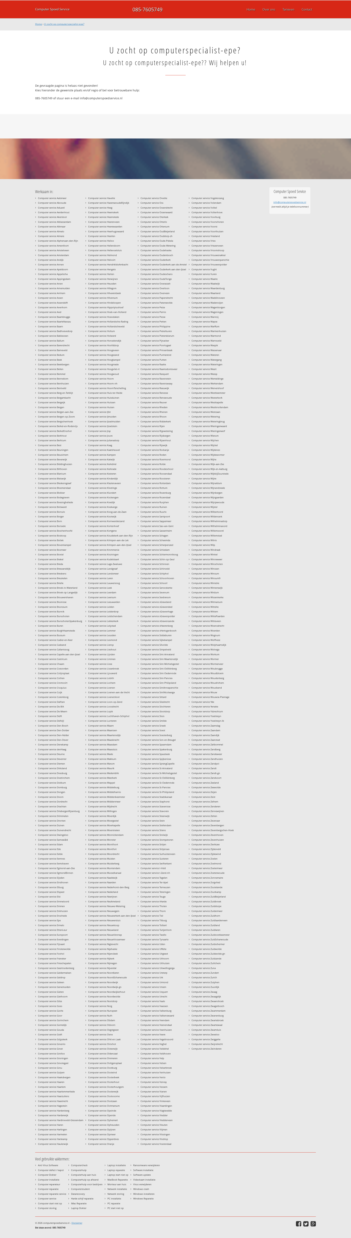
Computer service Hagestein (52, 1105)
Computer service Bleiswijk (52, 478)
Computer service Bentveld (52, 388)
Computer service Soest (153, 730)
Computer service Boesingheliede (55, 502)
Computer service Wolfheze (206, 639)
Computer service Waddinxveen (208, 297)
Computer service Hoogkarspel (104, 359)
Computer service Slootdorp (155, 711)
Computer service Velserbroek (156, 1067)
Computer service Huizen (101, 407)
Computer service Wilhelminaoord (209, 526)
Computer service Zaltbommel (207, 744)
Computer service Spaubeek (155, 754)
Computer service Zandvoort (206, 777)
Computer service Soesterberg (156, 735)
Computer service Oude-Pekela (157, 240)
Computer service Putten (154, 359)
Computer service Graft (50, 1034)
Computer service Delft (50, 716)
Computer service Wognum (206, 635)
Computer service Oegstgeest (103, 1029)
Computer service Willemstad (207, 535)
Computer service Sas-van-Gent (157, 526)
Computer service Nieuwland (103, 929)
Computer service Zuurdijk (205, 986)
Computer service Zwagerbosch (208, 1006)
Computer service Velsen (153, 1063)
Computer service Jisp (99, 430)
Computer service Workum (205, 654)
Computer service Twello (153, 934)
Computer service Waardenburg (208, 288)
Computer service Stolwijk (154, 834)
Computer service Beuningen (53, 449)
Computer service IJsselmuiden (104, 421)
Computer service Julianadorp (103, 440)
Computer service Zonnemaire (207, 877)
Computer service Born (50, 521)
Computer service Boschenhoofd (55, 530)
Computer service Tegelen (154, 877)
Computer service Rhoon (154, 416)
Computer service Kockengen (103, 497)
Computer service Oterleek (154, 216)
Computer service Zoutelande (207, 887)
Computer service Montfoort (103, 844)
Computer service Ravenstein (156, 378)
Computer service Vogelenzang (208, 198)
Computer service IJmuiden (102, 416)
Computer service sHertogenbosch (159, 630)
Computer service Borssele (52, 526)
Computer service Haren (50, 1124)
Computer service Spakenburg (156, 749)
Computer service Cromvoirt (52, 682)
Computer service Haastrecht (53, 1101)
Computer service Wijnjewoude (208, 502)
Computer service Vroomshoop (208, 250)
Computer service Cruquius (52, 687)
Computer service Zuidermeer (207, 911)
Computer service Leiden (101, 606)
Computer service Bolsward (52, 506)
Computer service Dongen (51, 792)
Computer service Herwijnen (103, 278)
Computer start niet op (50, 1203)
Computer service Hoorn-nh (102, 383)
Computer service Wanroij (205, 316)
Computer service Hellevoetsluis (105, 250)
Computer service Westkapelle (207, 402)
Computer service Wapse (204, 321)
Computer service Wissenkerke (207, 597)
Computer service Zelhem (205, 801)
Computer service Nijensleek (103, 953)
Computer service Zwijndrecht (207, 1044)
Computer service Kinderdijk (103, 478)
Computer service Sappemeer (156, 521)
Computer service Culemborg (53, 696)
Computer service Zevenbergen (208, 825)
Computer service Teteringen (155, 891)
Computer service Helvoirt (101, 259)
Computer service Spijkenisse (156, 758)
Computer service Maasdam (102, 744)
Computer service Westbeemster (208, 392)
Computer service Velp (152, 1058)
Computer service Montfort (102, 849)
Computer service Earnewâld (53, 839)
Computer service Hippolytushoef (106, 307)
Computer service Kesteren (102, 473)
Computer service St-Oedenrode (157, 782)
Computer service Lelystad (102, 625)
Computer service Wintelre (205, 583)
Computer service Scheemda (155, 540)
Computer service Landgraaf (103, 568)
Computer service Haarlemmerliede (56, 1091)
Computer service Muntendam (104, 868)
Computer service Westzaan (206, 411)
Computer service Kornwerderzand (106, 521)
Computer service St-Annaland (156, 768)
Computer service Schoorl (154, 583)
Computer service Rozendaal (155, 497)
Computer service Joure (100, 435)
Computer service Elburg (51, 887)
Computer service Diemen (51, 763)
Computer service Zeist (203, 796)
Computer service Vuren (204, 274)
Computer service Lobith (101, 678)
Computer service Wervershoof (208, 388)
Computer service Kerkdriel (102, 464)
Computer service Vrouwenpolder (209, 264)
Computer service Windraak (206, 549)
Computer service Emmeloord (53, 901)
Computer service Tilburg (154, 920)
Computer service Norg (100, 1006)
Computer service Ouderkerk (156, 259)
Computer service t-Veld (153, 868)
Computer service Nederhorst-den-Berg (108, 887)
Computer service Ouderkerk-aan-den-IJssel (163, 269)
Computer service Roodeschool (157, 468)
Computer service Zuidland (206, 925)
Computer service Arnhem (51, 293)
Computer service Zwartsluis (206, 1029)
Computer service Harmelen (52, 1134)
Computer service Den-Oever (53, 739)
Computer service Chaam (51, 663)
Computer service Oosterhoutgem (106, 1086)
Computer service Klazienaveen (104, 483)
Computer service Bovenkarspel (54, 544)
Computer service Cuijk (50, 692)
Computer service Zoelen (205, 858)
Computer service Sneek (153, 725)
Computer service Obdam (101, 1020)
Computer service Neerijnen (102, 896)
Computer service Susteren (155, 858)
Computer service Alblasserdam (54, 221)
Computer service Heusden (102, 283)
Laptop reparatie (116, 1170)
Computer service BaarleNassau (54, 321)
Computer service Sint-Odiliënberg (159, 668)
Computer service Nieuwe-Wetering (106, 906)
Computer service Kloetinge (102, 487)
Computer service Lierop (101, 644)
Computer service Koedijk (101, 502)
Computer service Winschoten (207, 563)
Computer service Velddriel (155, 1048)
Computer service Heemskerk (103, 212)
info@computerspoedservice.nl (289, 202)
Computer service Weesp (204, 373)
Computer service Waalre (205, 278)
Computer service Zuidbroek (206, 901)
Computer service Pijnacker (155, 340)
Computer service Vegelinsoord (157, 1039)
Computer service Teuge (153, 896)
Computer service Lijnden (101, 654)
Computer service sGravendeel (156, 606)
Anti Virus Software (48, 1165)
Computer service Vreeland (206, 236)
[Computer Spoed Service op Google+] (313, 1224)
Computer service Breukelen (52, 578)
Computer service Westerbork (207, 397)
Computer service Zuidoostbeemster (211, 934)
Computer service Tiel (152, 915)
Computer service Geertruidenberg (56, 968)
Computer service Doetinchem (54, 777)
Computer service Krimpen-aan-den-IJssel (109, 544)
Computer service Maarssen (102, 730)
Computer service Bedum (51, 354)
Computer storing (47, 1208)
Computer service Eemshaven (53, 863)
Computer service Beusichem (53, 454)
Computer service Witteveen (206, 621)
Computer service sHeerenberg (157, 625)
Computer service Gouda (51, 1029)
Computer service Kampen (102, 454)
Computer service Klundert (102, 492)
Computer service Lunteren (102, 720)
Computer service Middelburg (103, 787)
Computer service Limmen (102, 659)
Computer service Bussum (51, 635)
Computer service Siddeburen (156, 635)
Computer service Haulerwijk (53, 1143)
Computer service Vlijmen (154, 1129)
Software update (142, 1174)
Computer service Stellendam (156, 825)
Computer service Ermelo (51, 925)
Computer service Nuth (100, 1015)
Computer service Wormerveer (207, 663)
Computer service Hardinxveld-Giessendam (60, 1120)
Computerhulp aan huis (83, 1174)
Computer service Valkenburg (156, 1010)
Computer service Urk (152, 977)
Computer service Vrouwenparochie (210, 259)
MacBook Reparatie (117, 1179)
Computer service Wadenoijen (207, 302)
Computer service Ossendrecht (157, 207)
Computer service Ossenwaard (156, 212)
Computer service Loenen (101, 687)
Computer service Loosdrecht (103, 706)
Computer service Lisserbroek (103, 668)
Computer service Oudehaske (156, 250)
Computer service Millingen (102, 811)
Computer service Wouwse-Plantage (210, 696)
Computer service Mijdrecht (102, 806)
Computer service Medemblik (103, 773)
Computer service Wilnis (204, 540)
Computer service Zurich (204, 977)
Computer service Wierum (205, 435)
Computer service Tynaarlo (155, 939)
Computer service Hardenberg (53, 1110)
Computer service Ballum (51, 340)
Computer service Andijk (51, 259)
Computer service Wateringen (207, 364)
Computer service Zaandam (206, 730)
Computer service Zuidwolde (207, 948)
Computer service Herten (101, 274)
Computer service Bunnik (51, 611)
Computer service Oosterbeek (103, 1077)
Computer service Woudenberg (208, 678)
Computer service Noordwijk (103, 982)
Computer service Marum (101, 763)
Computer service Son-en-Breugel (158, 739)
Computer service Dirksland (52, 768)
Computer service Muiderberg (103, 863)
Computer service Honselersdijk (104, 340)
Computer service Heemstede (103, 216)
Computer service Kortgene (102, 530)
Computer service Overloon (155, 288)
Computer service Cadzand (52, 644)
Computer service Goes (50, 1006)
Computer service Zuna (204, 968)
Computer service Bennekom (53, 378)
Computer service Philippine (155, 326)
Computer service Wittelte (205, 606)
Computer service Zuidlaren (206, 929)
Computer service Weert (204, 369)
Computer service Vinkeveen (155, 1101)
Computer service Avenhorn (52, 307)
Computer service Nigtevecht (103, 944)
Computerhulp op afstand (85, 1179)
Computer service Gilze (50, 1001)
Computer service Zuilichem (206, 963)
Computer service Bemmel (51, 373)
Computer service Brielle (50, 583)
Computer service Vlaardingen (156, 1105)
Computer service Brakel (50, 559)
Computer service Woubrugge (207, 668)
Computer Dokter (47, 1174)
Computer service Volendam (206, 202)
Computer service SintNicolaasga (158, 692)
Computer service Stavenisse (155, 806)
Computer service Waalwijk (206, 283)
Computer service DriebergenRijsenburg (59, 811)
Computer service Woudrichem (208, 682)
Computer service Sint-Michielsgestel (160, 663)
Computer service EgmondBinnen (55, 872)
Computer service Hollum (101, 331)
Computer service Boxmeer (52, 549)
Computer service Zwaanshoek (208, 1001)
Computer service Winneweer (207, 559)
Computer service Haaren (51, 1081)
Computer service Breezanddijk (54, 568)
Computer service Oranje (101, 1143)
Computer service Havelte (101, 198)
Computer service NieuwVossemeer (106, 939)
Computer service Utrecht (154, 996)
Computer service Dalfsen (51, 701)
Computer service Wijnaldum (207, 483)
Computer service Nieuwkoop (103, 925)
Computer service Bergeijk (51, 402)
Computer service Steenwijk (155, 815)
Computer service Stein (153, 820)
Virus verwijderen (142, 1184)
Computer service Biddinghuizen (55, 464)
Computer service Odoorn (101, 1024)
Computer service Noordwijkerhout (106, 991)
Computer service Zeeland (205, 782)
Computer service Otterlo (154, 221)
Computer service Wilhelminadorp (209, 521)
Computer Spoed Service (52, 9)
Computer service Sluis (152, 716)
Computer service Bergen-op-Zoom (56, 416)
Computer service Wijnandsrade (208, 487)
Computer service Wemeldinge (207, 378)
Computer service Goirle (50, 1010)
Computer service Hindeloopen (104, 302)
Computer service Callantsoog (53, 649)
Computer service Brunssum (52, 606)
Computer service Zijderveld (206, 849)
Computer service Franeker (52, 958)
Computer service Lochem (101, 682)
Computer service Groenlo (51, 1044)
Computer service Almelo (51, 231)
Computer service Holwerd (102, 335)
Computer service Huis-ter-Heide (105, 392)
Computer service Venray (154, 1081)
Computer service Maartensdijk (104, 735)
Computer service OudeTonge (156, 278)
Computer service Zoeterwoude (208, 872)
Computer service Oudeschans (156, 274)
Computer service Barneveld (52, 350)
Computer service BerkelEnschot (55, 430)
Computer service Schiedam (155, 549)
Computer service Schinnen (155, 563)
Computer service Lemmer (102, 630)
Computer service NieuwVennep (105, 934)
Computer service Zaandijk (205, 735)
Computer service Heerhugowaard (106, 231)
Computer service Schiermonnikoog (159, 554)
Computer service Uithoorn (155, 958)
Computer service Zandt (204, 768)
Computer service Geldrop (51, 977)
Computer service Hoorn (101, 378)
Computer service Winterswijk (207, 587)
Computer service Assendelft (53, 302)
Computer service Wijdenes (206, 449)
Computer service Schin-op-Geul (157, 559)
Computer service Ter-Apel (154, 882)
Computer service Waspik (205, 345)
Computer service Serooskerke (156, 587)
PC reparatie (113, 1203)
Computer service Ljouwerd (102, 673)
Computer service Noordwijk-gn (104, 986)
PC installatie (114, 1198)
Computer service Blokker (51, 492)
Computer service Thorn (153, 911)
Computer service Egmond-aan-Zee (56, 868)
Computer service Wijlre (204, 478)
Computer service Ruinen (154, 506)
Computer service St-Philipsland (157, 792)
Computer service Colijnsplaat (53, 673)
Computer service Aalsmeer (52, 198)
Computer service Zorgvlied (206, 882)
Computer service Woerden (206, 630)
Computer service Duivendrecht (54, 830)
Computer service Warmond (206, 335)
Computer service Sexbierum (156, 597)
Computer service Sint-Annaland (157, 654)
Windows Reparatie (143, 1198)
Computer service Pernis (153, 312)
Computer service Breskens (52, 573)
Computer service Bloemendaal (54, 487)
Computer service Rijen (153, 426)
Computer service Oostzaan (102, 1101)
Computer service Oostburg (102, 1067)
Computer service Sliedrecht (155, 701)
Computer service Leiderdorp (103, 611)
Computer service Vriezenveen (207, 245)
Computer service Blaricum (52, 473)
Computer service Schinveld (155, 568)
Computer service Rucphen (155, 502)
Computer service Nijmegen (102, 963)
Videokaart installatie (144, 1179)
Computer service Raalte (153, 364)
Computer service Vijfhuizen (155, 1096)
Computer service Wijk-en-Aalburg (209, 468)
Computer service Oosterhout (103, 1081)
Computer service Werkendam (207, 383)
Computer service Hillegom (102, 288)
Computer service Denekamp (53, 744)
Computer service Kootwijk (102, 516)
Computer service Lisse (100, 663)
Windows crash (141, 1188)
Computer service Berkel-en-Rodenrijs (58, 426)
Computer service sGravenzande (157, 621)
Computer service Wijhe (204, 459)
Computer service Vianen (154, 1091)
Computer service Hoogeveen (103, 350)
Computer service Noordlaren (103, 972)
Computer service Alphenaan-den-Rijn (58, 240)
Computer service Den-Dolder (53, 730)
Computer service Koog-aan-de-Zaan (107, 511)
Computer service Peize (153, 307)
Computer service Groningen (53, 1058)
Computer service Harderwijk (53, 1115)
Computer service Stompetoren (157, 839)
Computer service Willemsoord (208, 530)
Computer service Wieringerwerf (208, 430)
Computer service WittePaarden (208, 616)
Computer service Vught (204, 269)
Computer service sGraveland (156, 601)
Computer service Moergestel (103, 820)
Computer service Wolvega (205, 649)
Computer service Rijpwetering (157, 430)
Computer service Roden (153, 454)
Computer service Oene (100, 1034)
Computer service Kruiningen (103, 554)
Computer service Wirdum (205, 592)
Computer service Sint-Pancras (156, 678)
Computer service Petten (153, 321)
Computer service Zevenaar (206, 820)
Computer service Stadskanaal (156, 796)
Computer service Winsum (205, 573)
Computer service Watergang (207, 359)
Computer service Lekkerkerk (103, 621)
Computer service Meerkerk (102, 777)
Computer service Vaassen (154, 1006)
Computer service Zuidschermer (208, 944)
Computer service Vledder (154, 1115)
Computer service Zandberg (206, 749)
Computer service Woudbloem (207, 673)
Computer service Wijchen (205, 440)
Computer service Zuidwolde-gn (208, 953)
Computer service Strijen (153, 844)
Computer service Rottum (154, 487)
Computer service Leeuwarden (104, 601)
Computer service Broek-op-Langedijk (58, 592)
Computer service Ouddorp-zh (156, 236)
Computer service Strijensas (155, 849)
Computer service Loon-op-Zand (105, 701)
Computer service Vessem (154, 1086)
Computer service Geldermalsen (54, 972)
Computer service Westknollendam (210, 407)
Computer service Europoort (53, 934)
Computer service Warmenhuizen (209, 331)
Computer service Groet (50, 1048)
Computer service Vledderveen (157, 1120)
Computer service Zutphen (205, 982)
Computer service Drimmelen (53, 815)
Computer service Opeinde (102, 1110)
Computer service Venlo (153, 1077)
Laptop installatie (116, 1165)
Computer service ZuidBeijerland (209, 896)
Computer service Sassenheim (156, 530)
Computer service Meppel (101, 782)
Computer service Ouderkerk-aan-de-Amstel (164, 264)
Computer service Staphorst (155, 801)
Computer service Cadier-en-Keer (55, 639)
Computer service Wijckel (205, 445)
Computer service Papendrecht (157, 297)
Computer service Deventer (52, 758)
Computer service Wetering (206, 416)
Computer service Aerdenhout (53, 212)
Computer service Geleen (51, 982)
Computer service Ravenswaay (156, 383)
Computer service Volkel (204, 207)
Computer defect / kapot (51, 1170)
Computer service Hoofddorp (103, 345)
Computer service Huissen (101, 402)
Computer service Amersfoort (53, 245)
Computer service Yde (203, 701)
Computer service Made (100, 754)
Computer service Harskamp (52, 1139)
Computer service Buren (50, 625)
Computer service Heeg (100, 207)
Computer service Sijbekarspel (156, 639)
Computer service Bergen (51, 407)
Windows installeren (144, 1193)
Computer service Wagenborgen (208, 307)
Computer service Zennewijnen (208, 811)
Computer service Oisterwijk (103, 1048)
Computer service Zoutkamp (206, 891)
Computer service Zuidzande (206, 958)
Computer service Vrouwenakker (209, 255)
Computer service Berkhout (52, 435)
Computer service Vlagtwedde (156, 1110)
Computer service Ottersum (155, 226)
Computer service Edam (50, 844)
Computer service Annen (51, 264)
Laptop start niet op (117, 1174)
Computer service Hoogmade (103, 364)
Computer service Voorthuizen (207, 231)
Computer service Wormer (205, 659)
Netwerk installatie (117, 1188)
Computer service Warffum (205, 326)
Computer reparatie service (52, 1193)
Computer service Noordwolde (104, 996)
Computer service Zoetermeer (207, 868)
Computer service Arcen (50, 283)
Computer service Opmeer (102, 1134)
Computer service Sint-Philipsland (158, 682)
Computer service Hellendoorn (104, 245)
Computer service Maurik (101, 768)
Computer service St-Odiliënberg (158, 777)
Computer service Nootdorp (102, 1001)
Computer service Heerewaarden (105, 226)
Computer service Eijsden (51, 877)
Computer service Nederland (103, 891)
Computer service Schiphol (155, 573)
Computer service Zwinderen (207, 1048)
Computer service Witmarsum (207, 601)
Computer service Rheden (154, 407)
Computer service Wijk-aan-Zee (208, 464)
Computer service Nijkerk (101, 958)
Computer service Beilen (50, 369)
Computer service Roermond (156, 459)
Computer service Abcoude (52, 202)
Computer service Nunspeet (102, 1010)
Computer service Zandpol (205, 763)
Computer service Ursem (153, 986)
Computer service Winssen (205, 568)
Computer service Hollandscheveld (106, 326)
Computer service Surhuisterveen (158, 853)
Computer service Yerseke (205, 706)
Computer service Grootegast (53, 1063)
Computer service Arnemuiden (54, 288)
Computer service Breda (50, 563)
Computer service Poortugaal (156, 345)
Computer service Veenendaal (156, 1024)
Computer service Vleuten (154, 1124)
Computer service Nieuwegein (103, 911)
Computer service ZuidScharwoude (210, 939)
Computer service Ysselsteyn (206, 716)
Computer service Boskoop (52, 535)
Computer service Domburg (52, 787)
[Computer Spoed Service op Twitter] (306, 1224)
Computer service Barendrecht (54, 345)
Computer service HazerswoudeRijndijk (108, 202)
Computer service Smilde (154, 720)
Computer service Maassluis (102, 749)
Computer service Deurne (51, 754)
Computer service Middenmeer (104, 801)
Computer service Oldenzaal (103, 1053)
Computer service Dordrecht (52, 801)
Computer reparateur (49, 1184)
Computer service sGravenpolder (158, 616)
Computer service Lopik (100, 711)
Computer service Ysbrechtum (207, 711)
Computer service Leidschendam (105, 616)
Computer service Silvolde (154, 644)
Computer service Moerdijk (102, 815)
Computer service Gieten (51, 991)
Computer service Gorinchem (53, 1020)
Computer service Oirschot (102, 1044)
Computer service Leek (100, 587)
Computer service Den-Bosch (53, 725)
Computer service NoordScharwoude (107, 977)
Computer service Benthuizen (53, 383)
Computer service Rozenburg (156, 492)
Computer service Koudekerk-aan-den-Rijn (110, 535)
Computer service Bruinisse (52, 601)
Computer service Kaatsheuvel (104, 449)
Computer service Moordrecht (103, 853)
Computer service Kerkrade (102, 468)
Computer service (47, 1198)
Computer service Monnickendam (106, 834)
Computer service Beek (50, 359)
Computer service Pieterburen (156, 331)
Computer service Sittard (153, 696)
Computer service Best (49, 445)
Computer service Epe (49, 920)
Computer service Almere (51, 236)
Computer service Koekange (102, 506)
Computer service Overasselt (155, 283)
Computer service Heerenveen (104, 221)
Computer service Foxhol (51, 953)
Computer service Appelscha (53, 274)
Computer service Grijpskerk (52, 1039)
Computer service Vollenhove (207, 212)
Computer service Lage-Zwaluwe (105, 563)
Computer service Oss (152, 202)
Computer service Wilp (203, 544)
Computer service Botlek (51, 540)
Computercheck (79, 1165)
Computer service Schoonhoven (157, 578)
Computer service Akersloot (52, 216)
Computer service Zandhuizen (207, 758)
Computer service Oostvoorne (104, 1096)
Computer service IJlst (99, 411)
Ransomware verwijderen (146, 1165)
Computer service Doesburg (52, 773)
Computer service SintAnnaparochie (159, 687)
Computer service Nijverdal (102, 968)
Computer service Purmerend (156, 354)
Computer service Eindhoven (53, 882)
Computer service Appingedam (54, 278)
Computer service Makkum (102, 758)
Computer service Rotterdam (156, 483)
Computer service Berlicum (52, 440)
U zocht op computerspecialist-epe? (64, 24)
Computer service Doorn (51, 796)
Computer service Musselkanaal (104, 872)
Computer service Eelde (50, 853)
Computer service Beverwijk (52, 459)
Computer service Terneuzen (155, 887)
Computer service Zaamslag (206, 725)
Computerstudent (80, 1188)
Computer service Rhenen (154, 411)
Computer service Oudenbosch (157, 255)
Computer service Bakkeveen (53, 335)
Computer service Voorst (204, 226)
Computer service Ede (49, 849)
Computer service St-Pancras (155, 787)
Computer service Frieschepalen (54, 963)
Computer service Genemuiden (54, 986)
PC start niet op (115, 1208)
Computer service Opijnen (102, 1129)
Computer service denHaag (52, 749)
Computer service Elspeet (51, 891)
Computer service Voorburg (206, 216)
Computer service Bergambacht (54, 397)
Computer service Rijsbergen (155, 435)
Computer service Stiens (153, 830)
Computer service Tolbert (154, 925)
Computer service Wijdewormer (208, 454)
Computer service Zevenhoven (207, 834)
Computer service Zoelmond (206, 863)
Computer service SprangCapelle (157, 763)
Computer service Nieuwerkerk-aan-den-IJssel (112, 915)
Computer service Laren (100, 578)
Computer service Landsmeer (103, 573)
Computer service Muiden (101, 858)
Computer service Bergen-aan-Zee (55, 411)
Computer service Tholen (154, 906)
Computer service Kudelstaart (103, 559)
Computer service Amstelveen (53, 250)
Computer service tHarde (154, 901)
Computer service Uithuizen (155, 963)
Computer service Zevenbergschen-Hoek (213, 830)
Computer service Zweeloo (205, 1034)
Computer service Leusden (102, 635)
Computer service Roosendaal (156, 473)
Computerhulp (79, 1170)
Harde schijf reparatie (82, 1198)
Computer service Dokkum (52, 782)
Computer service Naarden (102, 882)
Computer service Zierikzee (206, 844)
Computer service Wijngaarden (208, 497)
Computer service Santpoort (155, 516)
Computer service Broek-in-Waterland (57, 587)
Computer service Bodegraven (53, 497)
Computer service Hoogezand (103, 354)
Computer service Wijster (205, 506)
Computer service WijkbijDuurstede (210, 473)
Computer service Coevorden (53, 668)
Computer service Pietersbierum (157, 335)
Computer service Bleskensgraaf (54, 483)
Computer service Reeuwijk (155, 388)
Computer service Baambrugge (54, 316)
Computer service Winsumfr (206, 578)
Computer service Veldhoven (156, 1053)
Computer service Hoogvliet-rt (104, 369)
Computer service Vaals (153, 1001)
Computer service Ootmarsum (104, 1105)
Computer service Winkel (205, 554)
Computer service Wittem (205, 611)
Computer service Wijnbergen (207, 492)
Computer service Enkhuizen (53, 911)
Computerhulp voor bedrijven (87, 1184)
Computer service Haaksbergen (54, 1077)
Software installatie (143, 1170)
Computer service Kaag (100, 445)
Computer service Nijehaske (102, 948)
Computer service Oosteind (102, 1072)
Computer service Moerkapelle (104, 825)
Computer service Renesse (154, 392)
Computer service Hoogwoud (103, 373)
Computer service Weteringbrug (208, 421)
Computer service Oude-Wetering (158, 245)
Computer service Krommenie (103, 549)
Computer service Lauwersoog (104, 583)
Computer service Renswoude (156, 397)
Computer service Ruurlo (154, 511)
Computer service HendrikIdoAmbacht (108, 264)
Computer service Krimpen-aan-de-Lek (108, 540)
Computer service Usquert (154, 991)
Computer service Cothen (51, 678)
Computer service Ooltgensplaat (105, 1063)
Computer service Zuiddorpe (206, 906)
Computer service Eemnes (51, 858)
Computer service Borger (51, 516)
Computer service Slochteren (156, 706)
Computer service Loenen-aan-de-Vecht (109, 692)
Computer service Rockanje (155, 449)
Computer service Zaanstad (206, 739)
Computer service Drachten (52, 806)
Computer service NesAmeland (104, 901)
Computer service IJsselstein (102, 426)
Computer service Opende (102, 1115)
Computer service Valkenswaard (157, 1015)
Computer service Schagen (154, 535)
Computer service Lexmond (102, 639)
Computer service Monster (102, 839)
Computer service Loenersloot (104, 696)
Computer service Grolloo (51, 1053)
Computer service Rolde (153, 464)
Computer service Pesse (153, 316)
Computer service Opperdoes (103, 1139)
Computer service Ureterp (154, 972)
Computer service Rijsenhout (156, 440)
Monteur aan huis (116, 1184)
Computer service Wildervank (207, 516)
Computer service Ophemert (103, 1120)
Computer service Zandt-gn (206, 773)
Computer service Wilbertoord (207, 511)
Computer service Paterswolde (156, 302)
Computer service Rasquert (155, 373)
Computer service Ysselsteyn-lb (208, 720)
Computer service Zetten (204, 815)
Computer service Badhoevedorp (55, 331)
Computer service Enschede (52, 915)
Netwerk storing (115, 1193)
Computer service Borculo (51, 511)
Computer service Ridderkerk (156, 421)
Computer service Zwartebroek (208, 1020)
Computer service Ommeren (103, 1058)
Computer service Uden (153, 944)
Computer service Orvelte (154, 198)
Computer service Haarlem (52, 1086)
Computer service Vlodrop (154, 1139)
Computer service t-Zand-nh (155, 872)
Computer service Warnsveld (206, 340)
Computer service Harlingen (52, 1129)
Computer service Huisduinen (103, 397)
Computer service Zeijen (204, 792)
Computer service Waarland (206, 293)
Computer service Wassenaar (207, 350)
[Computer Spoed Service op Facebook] (298, 1224)
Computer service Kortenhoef (103, 526)
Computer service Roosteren (155, 478)
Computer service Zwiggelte (206, 1039)
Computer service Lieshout (102, 649)
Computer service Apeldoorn (53, 269)
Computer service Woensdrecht (208, 625)
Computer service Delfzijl (51, 720)
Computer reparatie (48, 1188)
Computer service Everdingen (53, 939)
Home (38, 24)
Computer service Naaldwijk (102, 877)
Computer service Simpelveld (156, 649)
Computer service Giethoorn (53, 996)
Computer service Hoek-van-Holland (107, 312)
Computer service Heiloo (101, 240)
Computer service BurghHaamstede (56, 630)
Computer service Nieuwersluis (104, 920)
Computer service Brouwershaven (55, 597)
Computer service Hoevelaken (103, 316)
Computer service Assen (50, 297)
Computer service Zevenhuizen (208, 839)
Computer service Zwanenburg (208, 1015)
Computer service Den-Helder (53, 735)
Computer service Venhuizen (156, 1072)
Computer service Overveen (155, 293)
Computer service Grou (50, 1067)
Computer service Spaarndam (156, 744)
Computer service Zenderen (206, 806)
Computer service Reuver (154, 402)
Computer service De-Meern (52, 711)
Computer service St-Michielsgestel (159, 773)
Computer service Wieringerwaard (209, 426)
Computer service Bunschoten (53, 616)
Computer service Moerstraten (104, 830)
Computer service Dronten (52, 820)
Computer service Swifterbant (156, 863)
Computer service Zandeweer (207, 754)
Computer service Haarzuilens (53, 1096)
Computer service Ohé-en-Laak (104, 1039)
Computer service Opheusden (103, 1124)
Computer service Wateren (205, 354)
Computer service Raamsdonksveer (159, 369)
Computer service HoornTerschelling (107, 388)
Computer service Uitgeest (154, 953)
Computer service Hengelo (102, 269)
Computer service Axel (49, 312)
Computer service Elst (49, 896)
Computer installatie (48, 1179)
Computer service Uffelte (153, 948)
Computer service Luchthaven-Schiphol (108, 716)
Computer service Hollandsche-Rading (108, 321)
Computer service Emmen (51, 906)
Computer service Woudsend (207, 687)
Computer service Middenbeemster (106, 796)
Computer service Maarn (101, 725)
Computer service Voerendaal (156, 1143)
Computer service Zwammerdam (208, 1010)
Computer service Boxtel (51, 554)
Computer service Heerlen (101, 236)
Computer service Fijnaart (51, 944)
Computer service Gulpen (51, 1072)
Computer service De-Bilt (51, 706)
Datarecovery (78, 1193)
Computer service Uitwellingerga (157, 968)
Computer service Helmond (102, 255)
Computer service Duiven (51, 825)
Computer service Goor (50, 1015)
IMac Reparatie (79, 1203)
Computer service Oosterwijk (103, 1091)
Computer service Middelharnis (104, 792)
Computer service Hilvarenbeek (104, 293)
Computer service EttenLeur (52, 929)
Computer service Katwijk (101, 459)
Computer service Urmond (154, 982)
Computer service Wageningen (207, 312)
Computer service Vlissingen (155, 1134)
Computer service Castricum (52, 659)
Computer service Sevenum (155, 592)
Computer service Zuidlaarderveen (210, 920)
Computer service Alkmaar (51, 226)
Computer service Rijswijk (154, 445)
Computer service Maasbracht (103, 739)
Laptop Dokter (78, 1208)
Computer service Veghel (154, 1044)
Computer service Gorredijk (52, 1024)
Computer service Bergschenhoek (55, 421)
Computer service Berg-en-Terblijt (55, 392)
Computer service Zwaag (204, 991)
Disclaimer (77, 1222)
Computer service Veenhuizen (156, 1029)
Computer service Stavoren (155, 811)
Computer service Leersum (102, 597)
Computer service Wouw (204, 692)
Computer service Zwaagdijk (206, 996)
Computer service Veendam (155, 1020)
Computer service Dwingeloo (53, 834)
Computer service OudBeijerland (158, 231)
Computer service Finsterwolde (54, 948)
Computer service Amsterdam (53, 255)
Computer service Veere (153, 1034)
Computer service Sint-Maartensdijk (159, 659)
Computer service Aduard (51, 207)
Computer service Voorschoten (208, 221)
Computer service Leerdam (102, 592)
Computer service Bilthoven (52, 468)
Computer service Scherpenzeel (157, 544)
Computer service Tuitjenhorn (156, 929)
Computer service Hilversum (103, 297)
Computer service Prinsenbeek (156, 350)
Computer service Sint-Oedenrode (158, 673)
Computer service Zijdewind (206, 853)
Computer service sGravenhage (157, 611)
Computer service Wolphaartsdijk (209, 644)
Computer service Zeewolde (206, 787)
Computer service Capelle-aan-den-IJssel (59, 654)
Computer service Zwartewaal (207, 1024)
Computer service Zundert (205, 972)
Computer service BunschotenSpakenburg (60, 621)
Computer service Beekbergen (53, 364)
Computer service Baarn (50, 326)
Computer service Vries (204, 240)
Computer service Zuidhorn (206, 915)
